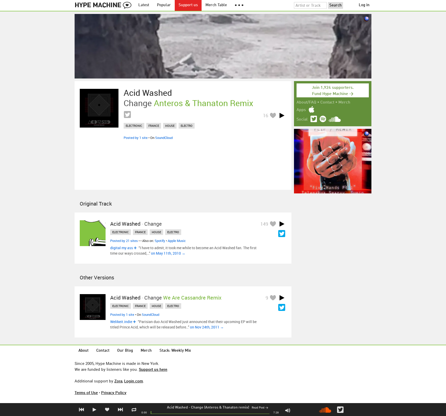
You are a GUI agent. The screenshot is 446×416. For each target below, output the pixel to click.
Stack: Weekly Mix (175, 351)
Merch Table (216, 5)
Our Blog (125, 351)
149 (264, 224)
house (169, 126)
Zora (118, 380)
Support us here (153, 369)
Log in (364, 5)
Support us (188, 5)
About (83, 351)
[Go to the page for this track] (99, 108)
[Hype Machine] (104, 5)
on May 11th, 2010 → (168, 253)
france (153, 126)
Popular (164, 5)
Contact (327, 102)
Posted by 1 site (136, 137)
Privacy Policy (113, 392)
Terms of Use (86, 392)
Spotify (160, 240)
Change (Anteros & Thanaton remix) (220, 407)
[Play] (281, 115)
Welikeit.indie (121, 321)
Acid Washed (177, 407)
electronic (134, 126)
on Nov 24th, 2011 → (207, 327)
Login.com (133, 380)
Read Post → (260, 407)
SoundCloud (164, 137)
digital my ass (121, 247)
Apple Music (177, 240)
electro (187, 126)
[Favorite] (272, 115)
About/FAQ (306, 102)
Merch (344, 102)
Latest (143, 5)
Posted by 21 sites (124, 240)
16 (265, 115)
